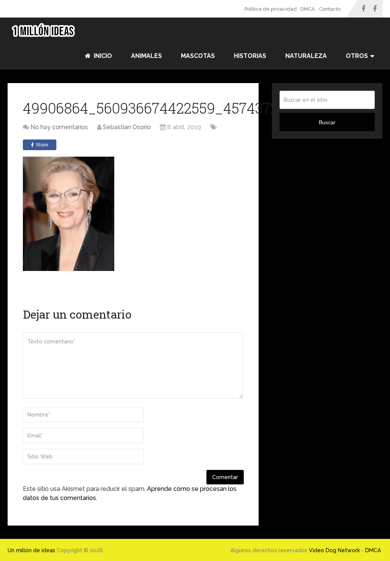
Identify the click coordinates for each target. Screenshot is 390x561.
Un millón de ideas (31, 550)
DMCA (307, 9)
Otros (357, 55)
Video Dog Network (334, 550)
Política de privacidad (271, 9)
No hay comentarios (59, 127)
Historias (250, 55)
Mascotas (198, 55)
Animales (146, 55)
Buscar (327, 122)
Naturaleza (306, 55)
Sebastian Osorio (127, 127)
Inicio (102, 55)
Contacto (329, 9)
